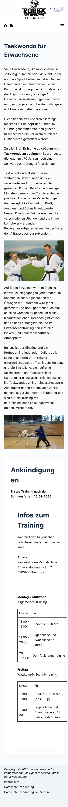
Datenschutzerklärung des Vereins (27, 792)
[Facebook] (5, 25)
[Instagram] (11, 25)
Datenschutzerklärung (19, 787)
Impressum (11, 782)
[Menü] (62, 25)
